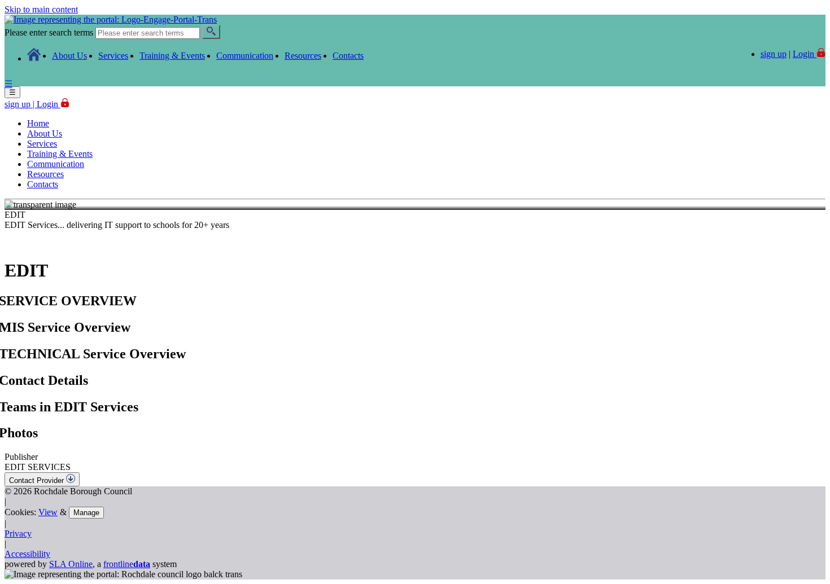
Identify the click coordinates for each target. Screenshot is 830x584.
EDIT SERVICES (38, 467)
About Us (69, 55)
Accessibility (27, 554)
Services (113, 55)
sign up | (21, 104)
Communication (244, 55)
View (48, 512)
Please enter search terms (49, 32)
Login (48, 104)
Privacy (18, 533)
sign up (774, 54)
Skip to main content (41, 9)
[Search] (211, 32)
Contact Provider (37, 480)
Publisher (21, 457)
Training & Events (172, 55)
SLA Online (71, 564)
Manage (86, 512)
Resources (303, 55)
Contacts (348, 55)
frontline (126, 564)
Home (38, 123)
